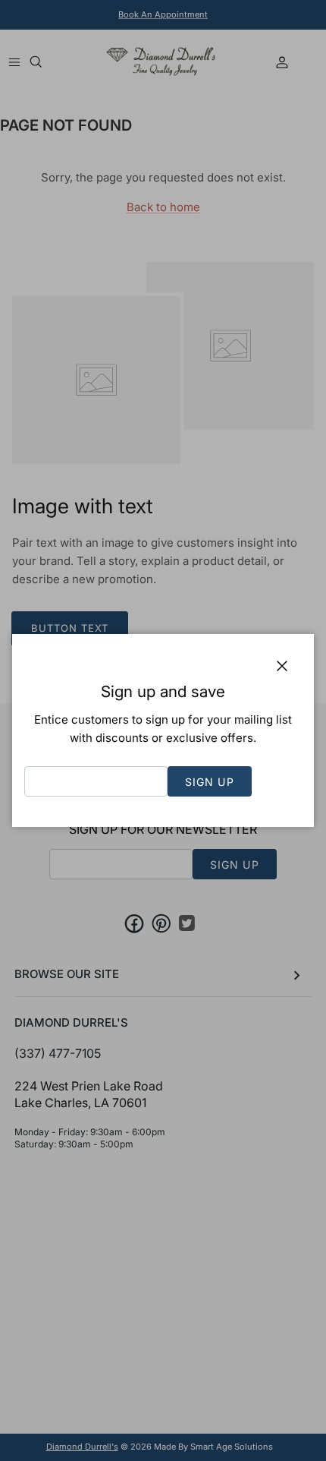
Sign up (209, 781)
